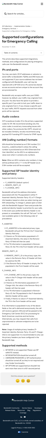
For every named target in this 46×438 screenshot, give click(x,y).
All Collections (7, 26)
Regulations (37, 410)
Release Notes (10, 410)
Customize (25, 432)
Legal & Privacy (16, 428)
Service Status (27, 408)
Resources (21, 410)
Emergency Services (9, 28)
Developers (38, 408)
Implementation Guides (22, 26)
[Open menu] (42, 4)
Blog (28, 410)
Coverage (23, 413)
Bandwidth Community (11, 408)
